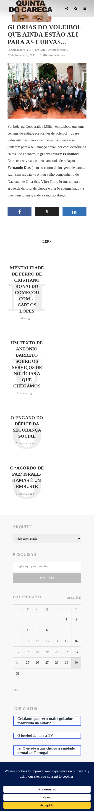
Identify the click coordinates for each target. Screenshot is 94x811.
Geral (43, 49)
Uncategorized (57, 49)
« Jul (15, 690)
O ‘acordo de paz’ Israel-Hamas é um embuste (27, 477)
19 (37, 652)
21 (56, 652)
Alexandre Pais (21, 49)
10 (17, 641)
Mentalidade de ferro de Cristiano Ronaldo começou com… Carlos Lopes (27, 289)
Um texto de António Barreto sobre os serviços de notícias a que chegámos (27, 364)
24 (17, 662)
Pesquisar (47, 578)
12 (37, 641)
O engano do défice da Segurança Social (26, 427)
